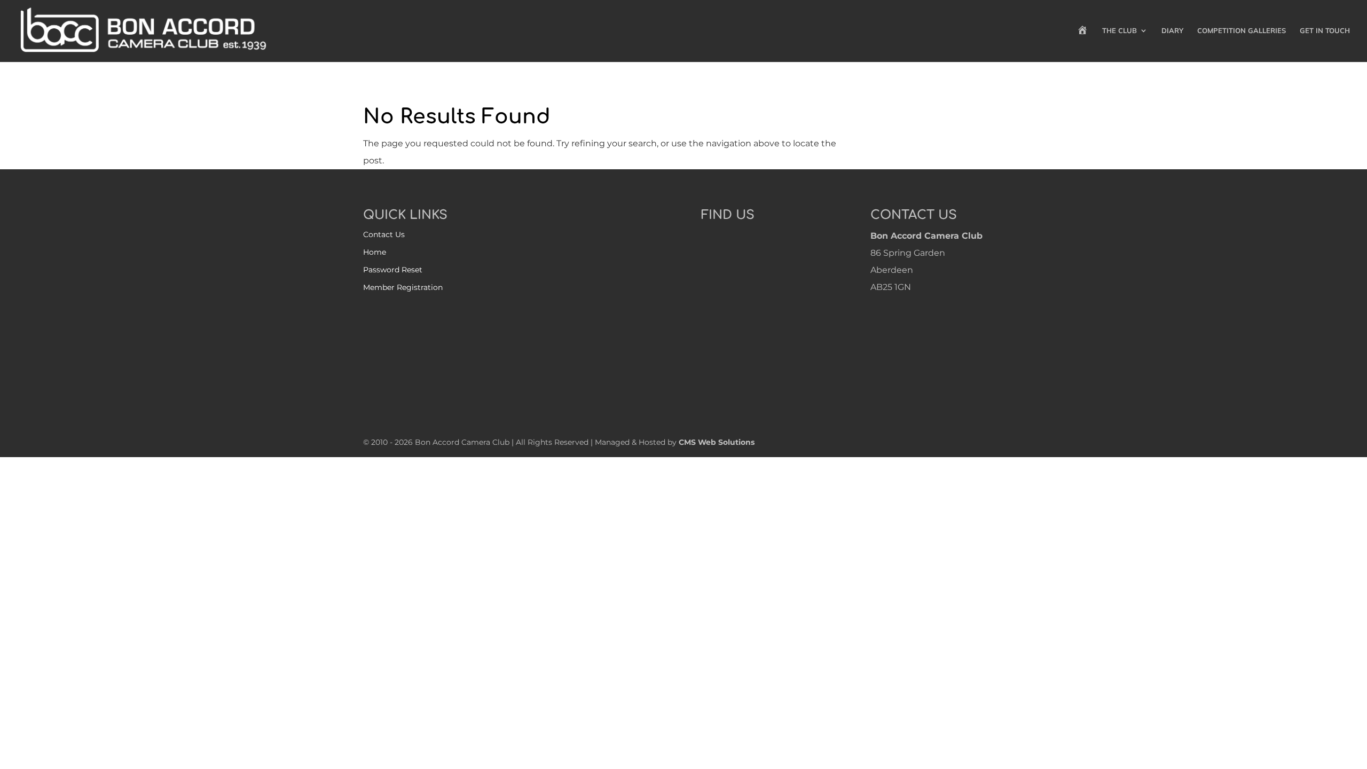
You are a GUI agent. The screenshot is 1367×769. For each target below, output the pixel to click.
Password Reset (392, 269)
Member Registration (403, 287)
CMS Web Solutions (717, 442)
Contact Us (384, 234)
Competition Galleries (1241, 31)
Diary (1172, 31)
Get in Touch (1325, 31)
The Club (1119, 31)
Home (374, 252)
